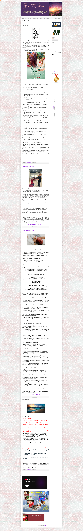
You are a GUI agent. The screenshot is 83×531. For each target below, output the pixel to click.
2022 (53, 106)
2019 (53, 109)
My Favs (23, 18)
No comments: (30, 162)
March (54, 103)
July (53, 99)
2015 (53, 113)
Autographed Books (57, 18)
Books (26, 18)
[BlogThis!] (33, 162)
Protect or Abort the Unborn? (28, 230)
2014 (53, 114)
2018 (53, 110)
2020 (53, 108)
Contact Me (41, 18)
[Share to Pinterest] (36, 162)
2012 (53, 116)
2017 (53, 111)
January (54, 105)
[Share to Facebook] (35, 162)
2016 (53, 112)
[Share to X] (34, 162)
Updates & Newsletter (36, 18)
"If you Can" (24, 400)
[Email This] (32, 162)
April (53, 102)
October (54, 96)
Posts (53, 38)
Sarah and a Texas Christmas (36, 156)
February (54, 104)
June (54, 100)
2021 (53, 107)
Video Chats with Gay (47, 18)
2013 (53, 115)
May (53, 101)
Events (52, 18)
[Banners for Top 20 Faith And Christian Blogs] (56, 71)
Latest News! (25, 22)
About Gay (29, 18)
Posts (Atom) (27, 473)
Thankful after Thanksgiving (28, 166)
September (54, 97)
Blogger (45, 525)
